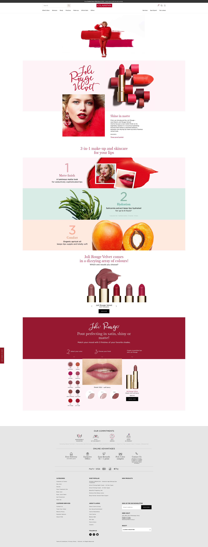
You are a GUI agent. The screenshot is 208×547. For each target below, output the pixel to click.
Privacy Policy (72, 541)
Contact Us (59, 506)
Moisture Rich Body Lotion (96, 493)
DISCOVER (104, 311)
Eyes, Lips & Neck (61, 494)
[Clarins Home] (104, 5)
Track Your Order (61, 509)
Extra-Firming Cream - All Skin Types (99, 487)
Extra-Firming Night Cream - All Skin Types (101, 485)
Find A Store (92, 522)
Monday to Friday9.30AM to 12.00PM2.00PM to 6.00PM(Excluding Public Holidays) (136, 459)
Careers (91, 524)
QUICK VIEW (132, 399)
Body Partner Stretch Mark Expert (98, 495)
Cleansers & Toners (61, 481)
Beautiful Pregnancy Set (96, 490)
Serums (58, 486)
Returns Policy (60, 511)
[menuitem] (158, 5)
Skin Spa (91, 519)
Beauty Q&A (92, 516)
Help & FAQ (59, 516)
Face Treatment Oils (62, 489)
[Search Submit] (69, 5)
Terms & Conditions (61, 541)
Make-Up (58, 499)
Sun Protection (60, 497)
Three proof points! (117, 137)
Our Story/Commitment (95, 509)
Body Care (59, 491)
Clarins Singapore (129, 529)
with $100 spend (71, 457)
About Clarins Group (95, 506)
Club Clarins (92, 514)
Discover (113, 134)
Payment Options (61, 514)
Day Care (59, 484)
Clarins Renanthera (94, 511)
